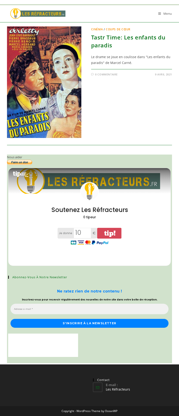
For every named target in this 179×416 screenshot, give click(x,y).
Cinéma (97, 29)
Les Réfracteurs (118, 389)
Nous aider (14, 157)
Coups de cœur (118, 29)
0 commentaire (106, 74)
